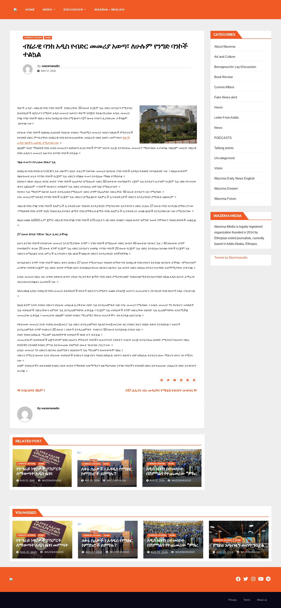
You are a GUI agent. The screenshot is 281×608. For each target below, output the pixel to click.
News (218, 127)
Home (48, 38)
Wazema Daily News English (234, 178)
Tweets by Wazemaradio (231, 257)
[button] (268, 9)
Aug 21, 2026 (224, 552)
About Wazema (224, 46)
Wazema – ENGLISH (109, 9)
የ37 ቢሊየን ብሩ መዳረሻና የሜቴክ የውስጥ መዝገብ (159, 390)
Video (218, 168)
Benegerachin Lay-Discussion (235, 66)
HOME (29, 9)
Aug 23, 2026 (93, 552)
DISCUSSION (73, 9)
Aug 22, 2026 (159, 552)
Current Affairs (33, 38)
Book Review (223, 77)
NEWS (48, 9)
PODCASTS (223, 137)
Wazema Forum (225, 198)
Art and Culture (224, 56)
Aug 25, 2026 (28, 552)
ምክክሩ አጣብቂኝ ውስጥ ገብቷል (238, 545)
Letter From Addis (226, 117)
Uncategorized (224, 158)
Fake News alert (225, 97)
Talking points (224, 148)
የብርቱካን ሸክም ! (32, 390)
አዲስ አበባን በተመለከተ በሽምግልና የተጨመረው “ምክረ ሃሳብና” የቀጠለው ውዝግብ (171, 473)
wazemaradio (51, 66)
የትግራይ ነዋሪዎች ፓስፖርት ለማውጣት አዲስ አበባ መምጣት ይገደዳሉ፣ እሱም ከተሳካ (39, 476)
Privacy (232, 599)
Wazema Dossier (226, 188)
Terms (247, 599)
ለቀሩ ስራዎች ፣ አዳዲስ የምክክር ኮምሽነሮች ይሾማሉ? (106, 471)
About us (262, 599)
